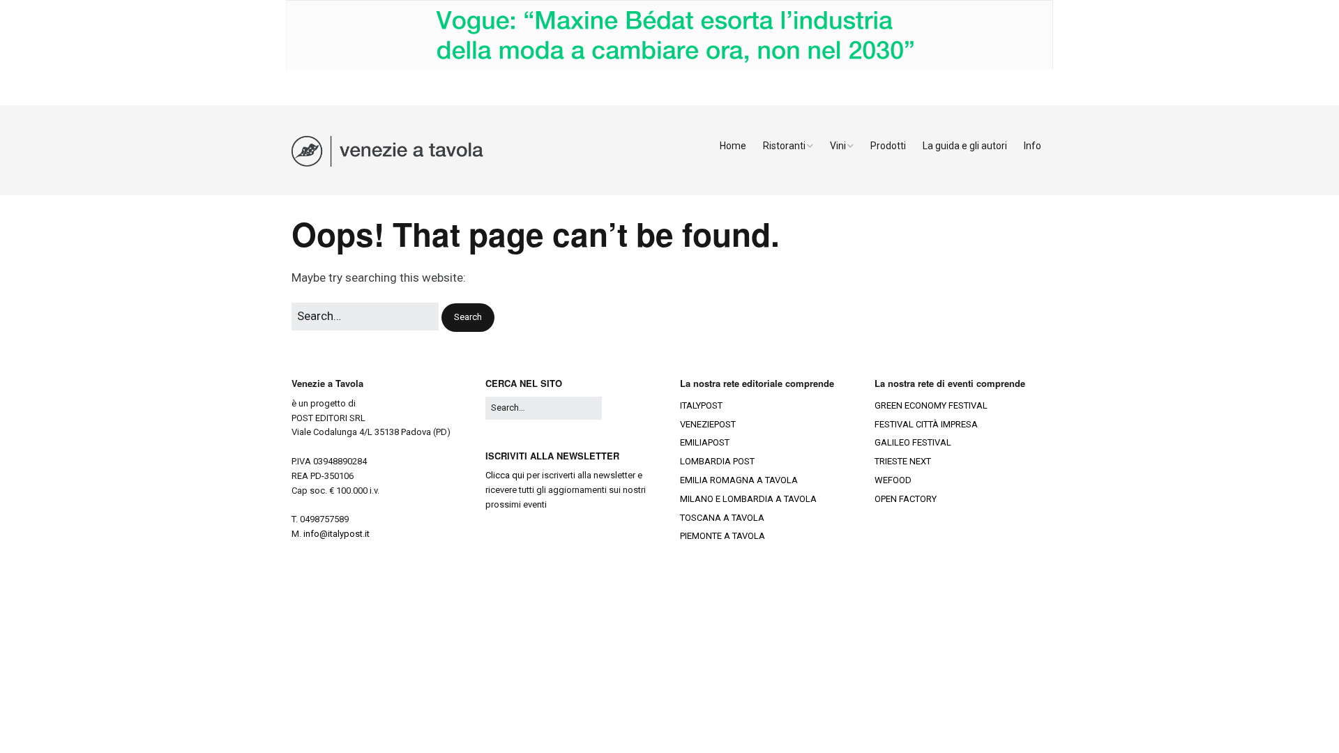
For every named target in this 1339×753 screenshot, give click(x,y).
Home (733, 145)
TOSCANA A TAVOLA (722, 517)
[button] (467, 317)
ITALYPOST (701, 405)
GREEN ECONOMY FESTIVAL (931, 405)
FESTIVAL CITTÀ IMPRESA (926, 424)
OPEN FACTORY (906, 499)
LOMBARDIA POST (717, 461)
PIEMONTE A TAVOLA (722, 536)
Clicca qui (504, 475)
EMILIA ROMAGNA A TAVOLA (739, 480)
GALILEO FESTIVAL (913, 442)
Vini (838, 145)
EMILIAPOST (704, 442)
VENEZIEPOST (708, 424)
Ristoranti (784, 145)
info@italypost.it (336, 533)
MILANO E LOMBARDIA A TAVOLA (748, 499)
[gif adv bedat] (669, 66)
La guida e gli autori (965, 145)
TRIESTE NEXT (903, 461)
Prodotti (888, 145)
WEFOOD (893, 480)
